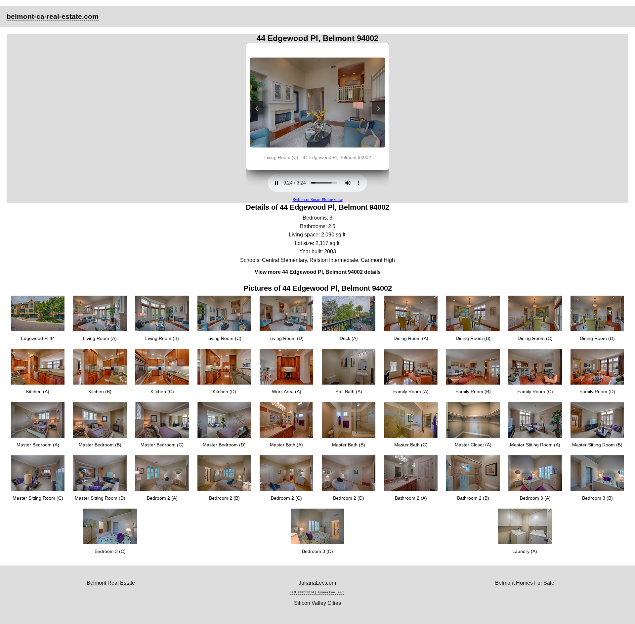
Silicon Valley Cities (317, 603)
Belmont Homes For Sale (524, 583)
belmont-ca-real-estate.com (53, 16)
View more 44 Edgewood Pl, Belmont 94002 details (318, 272)
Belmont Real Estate (111, 583)
